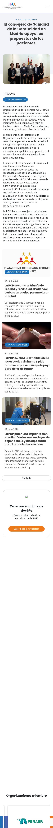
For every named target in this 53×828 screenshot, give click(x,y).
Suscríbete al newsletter (26, 528)
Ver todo (26, 478)
